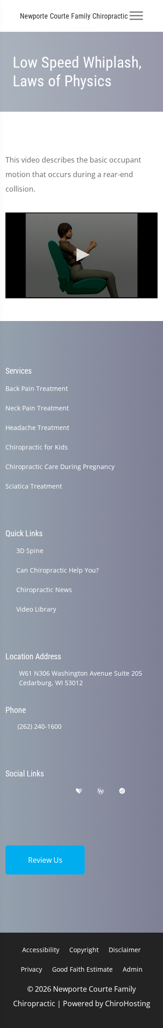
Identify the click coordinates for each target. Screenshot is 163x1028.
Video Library (36, 609)
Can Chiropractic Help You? (57, 570)
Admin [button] (133, 969)
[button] (81, 255)
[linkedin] (9, 802)
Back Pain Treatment (36, 388)
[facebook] (33, 791)
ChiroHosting (127, 1003)
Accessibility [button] (40, 949)
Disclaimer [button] (125, 949)
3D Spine (29, 550)
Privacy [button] (31, 969)
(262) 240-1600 (40, 726)
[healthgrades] (79, 791)
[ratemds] (122, 791)
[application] (81, 255)
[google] (9, 791)
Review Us (45, 860)
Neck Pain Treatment (37, 408)
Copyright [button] (84, 949)
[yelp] (56, 791)
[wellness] (100, 791)
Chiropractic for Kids (36, 447)
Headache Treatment (37, 427)
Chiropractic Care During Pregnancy (60, 466)
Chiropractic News (44, 589)
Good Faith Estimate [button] (82, 969)
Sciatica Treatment (33, 486)
